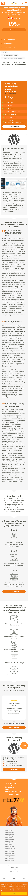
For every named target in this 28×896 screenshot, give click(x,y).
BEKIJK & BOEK (14, 126)
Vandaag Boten (8, 837)
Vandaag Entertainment (10, 843)
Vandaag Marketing (9, 858)
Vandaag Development (10, 857)
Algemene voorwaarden (14, 866)
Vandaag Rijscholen (10, 841)
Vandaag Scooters (9, 851)
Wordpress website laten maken (13, 791)
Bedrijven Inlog (14, 871)
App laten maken (9, 786)
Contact (14, 869)
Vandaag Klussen (9, 832)
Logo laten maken (9, 787)
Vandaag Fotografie (9, 860)
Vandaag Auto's (9, 830)
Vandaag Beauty (9, 836)
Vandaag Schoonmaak (10, 850)
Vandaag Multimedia (10, 848)
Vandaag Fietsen (9, 844)
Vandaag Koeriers (9, 834)
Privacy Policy (14, 867)
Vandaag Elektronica (10, 853)
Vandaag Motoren (9, 839)
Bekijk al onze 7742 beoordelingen (14, 723)
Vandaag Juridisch (9, 846)
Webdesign (7, 789)
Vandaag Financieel (10, 855)
